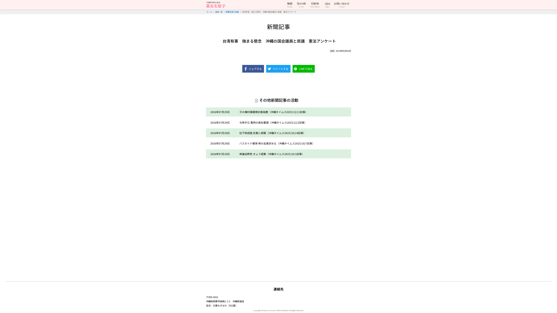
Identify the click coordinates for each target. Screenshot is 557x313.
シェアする (255, 69)
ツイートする (280, 69)
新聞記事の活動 (232, 11)
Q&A (327, 5)
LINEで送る (306, 69)
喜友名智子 (216, 5)
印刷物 (315, 5)
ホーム (209, 11)
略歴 (289, 5)
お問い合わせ (342, 5)
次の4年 (301, 5)
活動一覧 (219, 11)
